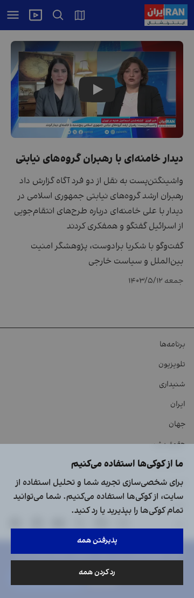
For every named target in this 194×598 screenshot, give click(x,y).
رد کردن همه (97, 572)
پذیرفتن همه (97, 540)
